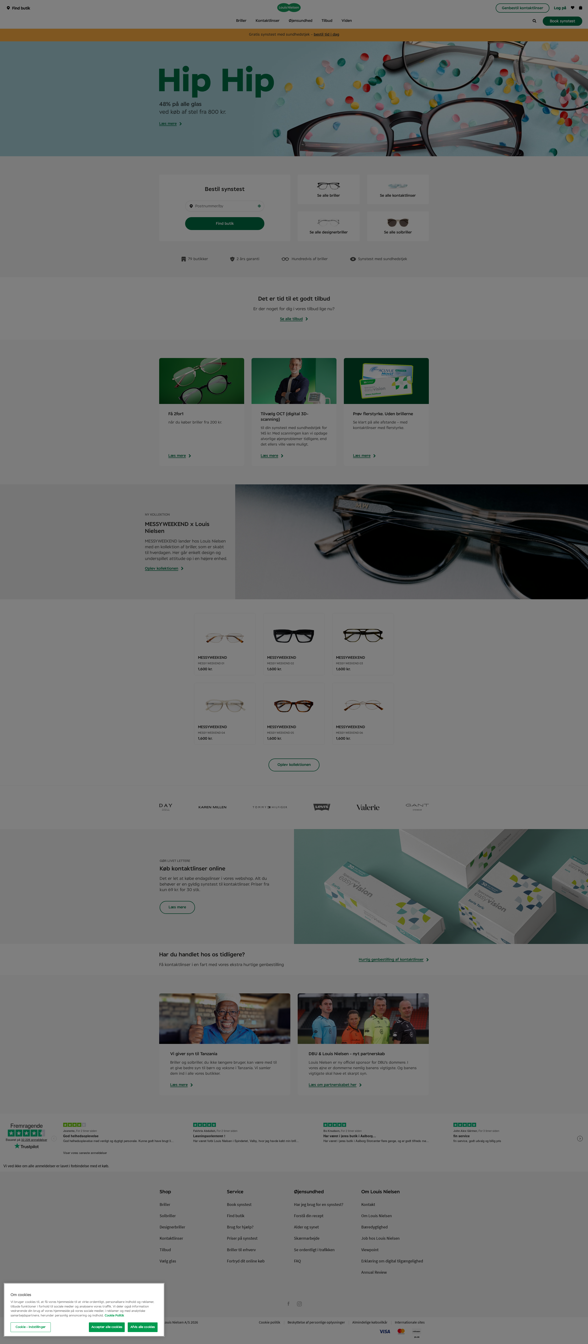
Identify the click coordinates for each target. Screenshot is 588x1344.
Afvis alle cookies (142, 1327)
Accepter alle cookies (106, 1327)
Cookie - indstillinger (31, 1327)
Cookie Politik (114, 1315)
